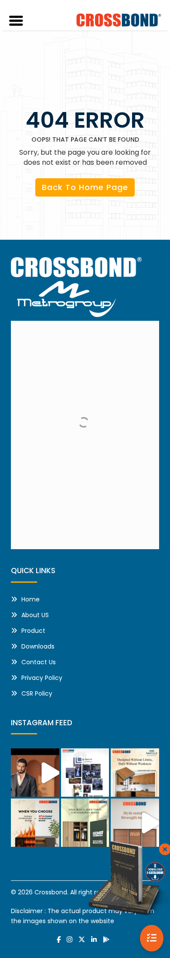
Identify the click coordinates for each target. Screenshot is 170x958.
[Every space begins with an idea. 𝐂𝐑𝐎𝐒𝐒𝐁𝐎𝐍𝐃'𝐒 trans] (135, 822)
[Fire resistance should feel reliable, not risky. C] (35, 822)
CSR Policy (36, 693)
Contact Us (38, 662)
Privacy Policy (41, 677)
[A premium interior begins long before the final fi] (85, 822)
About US (35, 615)
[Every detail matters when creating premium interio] (135, 772)
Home (30, 599)
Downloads (37, 646)
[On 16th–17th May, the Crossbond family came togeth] (85, 772)
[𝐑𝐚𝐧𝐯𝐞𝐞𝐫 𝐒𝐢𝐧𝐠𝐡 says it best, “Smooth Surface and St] (35, 772)
